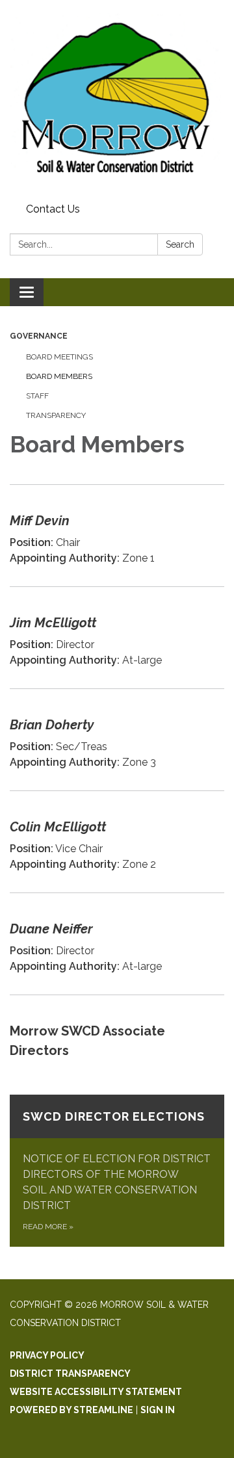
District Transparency (70, 1373)
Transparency (56, 415)
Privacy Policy (47, 1355)
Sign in (157, 1410)
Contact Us (53, 209)
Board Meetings (59, 356)
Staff (37, 395)
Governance (39, 336)
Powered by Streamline (71, 1410)
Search (180, 244)
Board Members (59, 376)
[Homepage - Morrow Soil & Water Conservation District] (117, 99)
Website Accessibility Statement (96, 1391)
